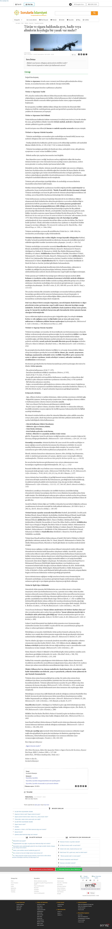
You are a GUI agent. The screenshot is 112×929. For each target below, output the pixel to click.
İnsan (12, 884)
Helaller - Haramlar (29, 23)
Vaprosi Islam (39, 913)
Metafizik (13, 888)
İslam (12, 886)
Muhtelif (13, 890)
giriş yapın (37, 804)
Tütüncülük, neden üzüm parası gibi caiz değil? (28, 819)
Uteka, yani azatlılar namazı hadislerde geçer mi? (26, 850)
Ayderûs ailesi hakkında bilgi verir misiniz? (26, 834)
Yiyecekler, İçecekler (39, 23)
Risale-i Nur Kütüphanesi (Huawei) (85, 906)
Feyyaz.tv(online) (81, 920)
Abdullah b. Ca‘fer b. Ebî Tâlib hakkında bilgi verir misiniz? (30, 829)
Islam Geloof (39, 916)
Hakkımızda (60, 881)
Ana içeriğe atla (4, 0)
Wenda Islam (39, 918)
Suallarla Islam (40, 907)
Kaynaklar (60, 884)
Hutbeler (36, 889)
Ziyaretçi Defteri (61, 886)
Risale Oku (59, 906)
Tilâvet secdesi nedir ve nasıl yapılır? (70, 856)
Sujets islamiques (40, 925)
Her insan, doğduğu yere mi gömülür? (70, 866)
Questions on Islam (41, 904)
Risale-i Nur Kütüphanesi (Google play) (85, 904)
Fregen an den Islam (41, 909)
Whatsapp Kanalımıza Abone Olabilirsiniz (69, 869)
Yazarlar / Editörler (62, 882)
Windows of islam (40, 921)
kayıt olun (46, 804)
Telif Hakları (60, 891)
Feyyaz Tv (59, 911)
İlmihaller (36, 891)
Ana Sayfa (18, 23)
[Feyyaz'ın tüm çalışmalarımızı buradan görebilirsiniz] (105, 925)
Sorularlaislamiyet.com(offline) (84, 918)
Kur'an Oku (80, 914)
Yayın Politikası (61, 888)
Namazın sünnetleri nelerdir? (68, 863)
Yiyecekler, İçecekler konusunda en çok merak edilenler (42, 783)
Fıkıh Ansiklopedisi (39, 886)
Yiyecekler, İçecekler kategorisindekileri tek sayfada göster (43, 781)
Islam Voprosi (39, 906)
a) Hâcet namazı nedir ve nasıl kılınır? (70, 845)
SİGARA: (17, 827)
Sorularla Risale (60, 904)
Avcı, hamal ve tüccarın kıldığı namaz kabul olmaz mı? (28, 853)
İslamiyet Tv (59, 914)
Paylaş (74, 54)
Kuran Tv (59, 913)
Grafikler (86, 20)
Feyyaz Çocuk (81, 909)
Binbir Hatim (19, 907)
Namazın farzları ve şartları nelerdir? (70, 841)
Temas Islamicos (40, 919)
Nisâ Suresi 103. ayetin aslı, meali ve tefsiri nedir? (73, 852)
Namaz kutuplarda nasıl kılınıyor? (69, 859)
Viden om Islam (40, 914)
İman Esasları (14, 882)
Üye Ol (19, 4)
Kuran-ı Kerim (19, 906)
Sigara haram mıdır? (33, 746)
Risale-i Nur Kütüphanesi (83, 916)
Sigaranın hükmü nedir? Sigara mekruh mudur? (27, 814)
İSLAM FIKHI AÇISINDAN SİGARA (24, 811)
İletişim (59, 893)
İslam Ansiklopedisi (39, 893)
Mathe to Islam (40, 923)
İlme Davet (19, 909)
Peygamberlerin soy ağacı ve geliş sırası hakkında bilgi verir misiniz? (32, 843)
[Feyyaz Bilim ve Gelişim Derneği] (90, 885)
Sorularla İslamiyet (20, 904)
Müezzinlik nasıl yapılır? (19, 841)
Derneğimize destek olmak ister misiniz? (90, 889)
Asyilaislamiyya (40, 911)
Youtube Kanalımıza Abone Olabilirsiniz (43, 869)
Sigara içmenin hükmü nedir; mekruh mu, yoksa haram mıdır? (31, 816)
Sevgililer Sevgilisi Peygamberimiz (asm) (43, 883)
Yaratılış (13, 891)
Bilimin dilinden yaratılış (40, 881)
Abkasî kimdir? (19, 832)
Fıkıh (22, 23)
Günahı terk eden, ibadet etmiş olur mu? (71, 849)
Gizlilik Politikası (61, 890)
